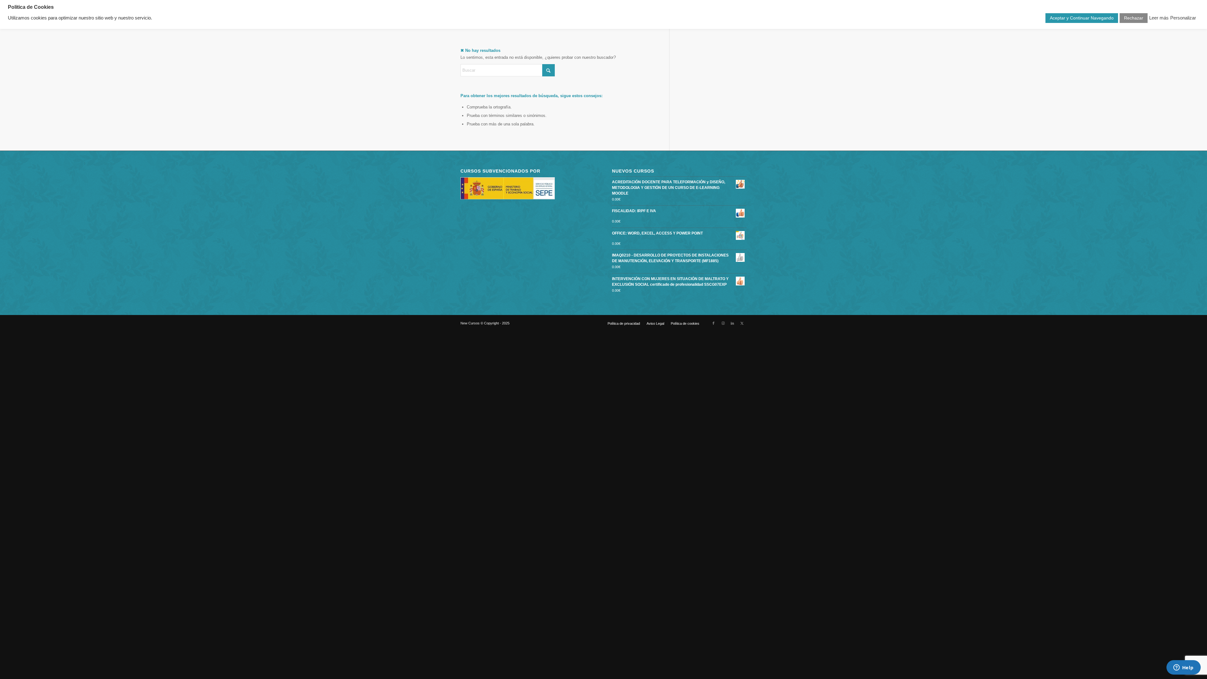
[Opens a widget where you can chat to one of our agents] (1183, 668)
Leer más (1159, 17)
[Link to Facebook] (713, 323)
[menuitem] (623, 323)
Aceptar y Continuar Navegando (1082, 17)
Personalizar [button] (1183, 17)
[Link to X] (742, 323)
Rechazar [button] (1133, 17)
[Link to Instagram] (723, 323)
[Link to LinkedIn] (732, 323)
